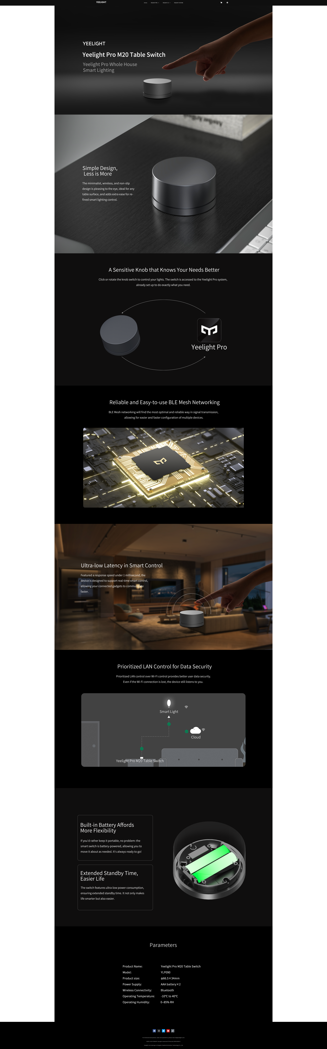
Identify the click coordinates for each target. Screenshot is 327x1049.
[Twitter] (163, 1030)
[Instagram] (159, 1030)
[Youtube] (168, 1030)
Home (145, 2)
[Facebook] (154, 1030)
